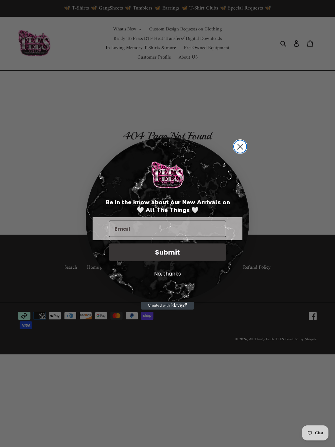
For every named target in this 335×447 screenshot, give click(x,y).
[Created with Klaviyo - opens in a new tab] (167, 306)
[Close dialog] (240, 146)
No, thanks (167, 273)
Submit (167, 252)
